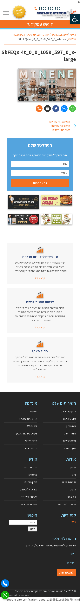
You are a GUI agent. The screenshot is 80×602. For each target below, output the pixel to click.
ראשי (73, 35)
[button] (75, 19)
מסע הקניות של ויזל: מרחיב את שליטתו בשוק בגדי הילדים (59, 126)
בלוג (74, 474)
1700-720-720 (49, 8)
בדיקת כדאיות (69, 411)
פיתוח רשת (70, 433)
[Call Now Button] (5, 583)
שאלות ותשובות (29, 504)
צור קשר (71, 497)
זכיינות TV (32, 426)
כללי (73, 522)
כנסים (73, 489)
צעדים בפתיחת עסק (26, 433)
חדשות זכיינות (30, 467)
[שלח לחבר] (47, 108)
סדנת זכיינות (69, 441)
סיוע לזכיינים (69, 419)
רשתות (33, 411)
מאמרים (33, 474)
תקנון (73, 467)
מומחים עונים (69, 482)
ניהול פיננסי (31, 441)
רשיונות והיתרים (29, 497)
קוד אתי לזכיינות (28, 489)
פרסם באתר (30, 448)
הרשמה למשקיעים (66, 504)
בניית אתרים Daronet (19, 595)
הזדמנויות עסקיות (28, 419)
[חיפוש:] (23, 522)
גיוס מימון (71, 426)
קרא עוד (40, 278)
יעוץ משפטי (70, 448)
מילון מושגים (30, 482)
